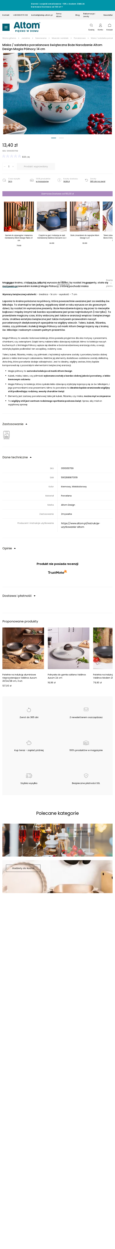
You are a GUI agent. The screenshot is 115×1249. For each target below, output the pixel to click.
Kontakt (5, 15)
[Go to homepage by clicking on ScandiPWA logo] (27, 27)
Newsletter (108, 15)
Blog (77, 15)
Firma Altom (59, 15)
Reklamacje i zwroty (89, 15)
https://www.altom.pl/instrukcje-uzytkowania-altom (80, 525)
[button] (57, 93)
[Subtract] (5, 166)
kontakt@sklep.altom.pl (42, 15)
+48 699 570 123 (20, 15)
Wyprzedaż (81, 831)
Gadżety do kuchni (23, 868)
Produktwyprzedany (36, 166)
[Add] (13, 166)
